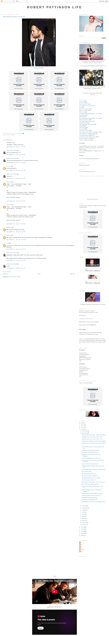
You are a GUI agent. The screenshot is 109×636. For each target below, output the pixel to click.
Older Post (72, 273)
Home (39, 273)
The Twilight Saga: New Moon (86, 124)
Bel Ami (81, 116)
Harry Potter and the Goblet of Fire (87, 136)
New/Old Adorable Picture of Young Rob (91, 478)
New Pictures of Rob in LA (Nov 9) (14, 16)
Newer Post (5, 273)
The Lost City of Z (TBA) (85, 104)
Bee (80, 542)
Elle (80, 546)
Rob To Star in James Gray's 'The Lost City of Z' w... (94, 482)
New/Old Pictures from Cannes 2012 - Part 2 (92, 437)
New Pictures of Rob (86, 471)
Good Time (81, 102)
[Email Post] (23, 133)
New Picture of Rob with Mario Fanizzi (90, 450)
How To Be (81, 150)
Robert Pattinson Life (54, 7)
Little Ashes (82, 127)
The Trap (81, 101)
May (83, 516)
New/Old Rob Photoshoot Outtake (89, 497)
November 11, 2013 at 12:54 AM (16, 249)
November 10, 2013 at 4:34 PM (16, 154)
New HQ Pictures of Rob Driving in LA (90, 484)
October (84, 505)
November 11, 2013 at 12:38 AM (16, 239)
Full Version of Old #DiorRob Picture (90, 452)
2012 (82, 527)
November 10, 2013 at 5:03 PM (16, 162)
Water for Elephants (83, 119)
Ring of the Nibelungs (84, 138)
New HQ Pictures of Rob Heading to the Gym (92, 493)
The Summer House (83, 130)
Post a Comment (7, 271)
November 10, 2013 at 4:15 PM (16, 146)
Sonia (81, 551)
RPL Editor (82, 549)
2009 (82, 533)
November (84, 433)
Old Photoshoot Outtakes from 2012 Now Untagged (93, 441)
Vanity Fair (81, 140)
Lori (7, 243)
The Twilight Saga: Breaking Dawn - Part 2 (89, 113)
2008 (82, 535)
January (84, 524)
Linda (81, 548)
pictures (12, 134)
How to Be (81, 129)
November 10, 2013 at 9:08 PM (16, 201)
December (84, 431)
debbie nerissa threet (11, 150)
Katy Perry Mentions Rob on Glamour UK (91, 495)
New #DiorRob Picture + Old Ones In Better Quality (93, 469)
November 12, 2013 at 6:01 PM (16, 260)
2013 (82, 429)
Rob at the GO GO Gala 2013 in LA (90, 463)
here (104, 65)
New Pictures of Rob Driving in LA (90, 499)
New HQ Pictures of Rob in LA (89, 473)
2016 (82, 423)
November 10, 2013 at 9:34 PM (16, 231)
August (84, 510)
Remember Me (82, 122)
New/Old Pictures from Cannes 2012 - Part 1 (92, 439)
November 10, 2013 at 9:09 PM (16, 224)
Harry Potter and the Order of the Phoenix (88, 132)
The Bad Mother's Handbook (85, 133)
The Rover (81, 112)
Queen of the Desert (84, 109)
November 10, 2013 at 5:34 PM (16, 170)
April (83, 518)
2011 (82, 529)
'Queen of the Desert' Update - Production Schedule (94, 434)
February (84, 522)
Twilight (81, 126)
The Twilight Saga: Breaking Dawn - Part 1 (89, 118)
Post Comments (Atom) (14, 276)
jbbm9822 (9, 227)
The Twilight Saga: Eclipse (85, 121)
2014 (82, 427)
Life (80, 107)
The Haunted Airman (84, 135)
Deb (80, 544)
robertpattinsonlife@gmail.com (86, 318)
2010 (82, 531)
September (84, 508)
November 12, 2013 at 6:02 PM (16, 268)
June (83, 514)
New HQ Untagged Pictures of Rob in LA (91, 458)
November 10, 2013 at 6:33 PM (16, 178)
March (83, 520)
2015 (82, 425)
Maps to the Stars (83, 110)
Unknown (9, 166)
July (83, 512)
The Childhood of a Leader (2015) (87, 105)
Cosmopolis (82, 115)
